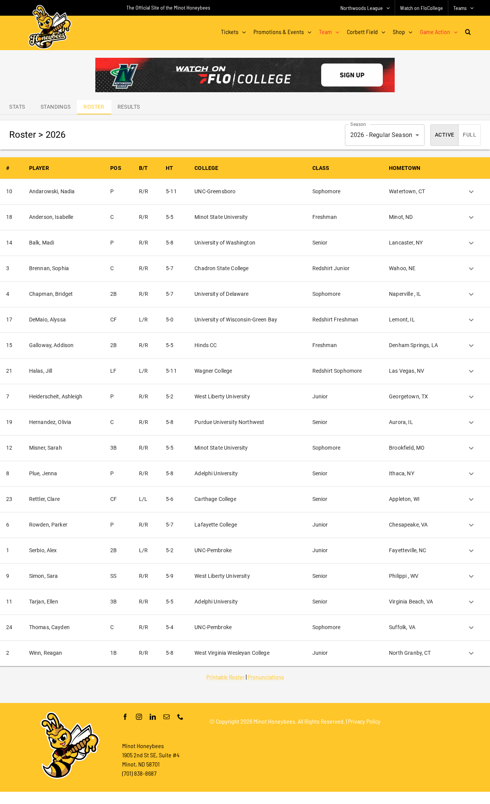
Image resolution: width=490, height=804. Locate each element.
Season (358, 124)
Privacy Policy (364, 721)
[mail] (166, 717)
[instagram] (139, 717)
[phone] (180, 717)
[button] (468, 32)
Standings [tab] (56, 107)
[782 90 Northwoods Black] (245, 60)
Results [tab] (129, 107)
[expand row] (471, 191)
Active (444, 135)
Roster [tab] (93, 107)
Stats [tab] (17, 107)
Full (469, 135)
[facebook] (125, 717)
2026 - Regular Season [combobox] (381, 135)
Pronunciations (266, 676)
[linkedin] (153, 717)
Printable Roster (225, 676)
